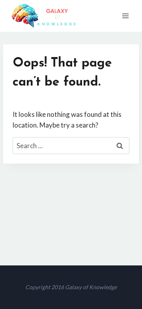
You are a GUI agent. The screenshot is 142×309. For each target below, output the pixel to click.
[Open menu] (125, 16)
